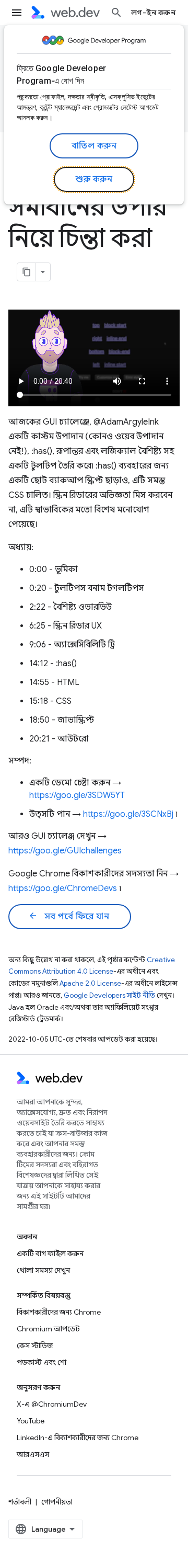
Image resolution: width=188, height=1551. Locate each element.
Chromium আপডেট (48, 1328)
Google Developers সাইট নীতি (109, 995)
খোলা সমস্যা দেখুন (43, 1270)
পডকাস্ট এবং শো (41, 1362)
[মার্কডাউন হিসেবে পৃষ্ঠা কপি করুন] (26, 272)
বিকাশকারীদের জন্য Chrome (59, 1312)
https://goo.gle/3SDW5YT (77, 795)
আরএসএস (33, 1454)
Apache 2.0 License (90, 983)
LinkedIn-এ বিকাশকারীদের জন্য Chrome (77, 1437)
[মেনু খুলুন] (16, 12)
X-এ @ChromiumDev (52, 1404)
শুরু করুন (94, 179)
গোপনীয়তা (57, 1502)
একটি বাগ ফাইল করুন (50, 1253)
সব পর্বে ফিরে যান (68, 916)
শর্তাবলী (19, 1502)
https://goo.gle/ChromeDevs (62, 888)
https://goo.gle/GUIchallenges (65, 851)
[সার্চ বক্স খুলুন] (116, 12)
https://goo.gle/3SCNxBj (128, 814)
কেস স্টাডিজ (35, 1345)
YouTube (30, 1420)
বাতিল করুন (94, 146)
